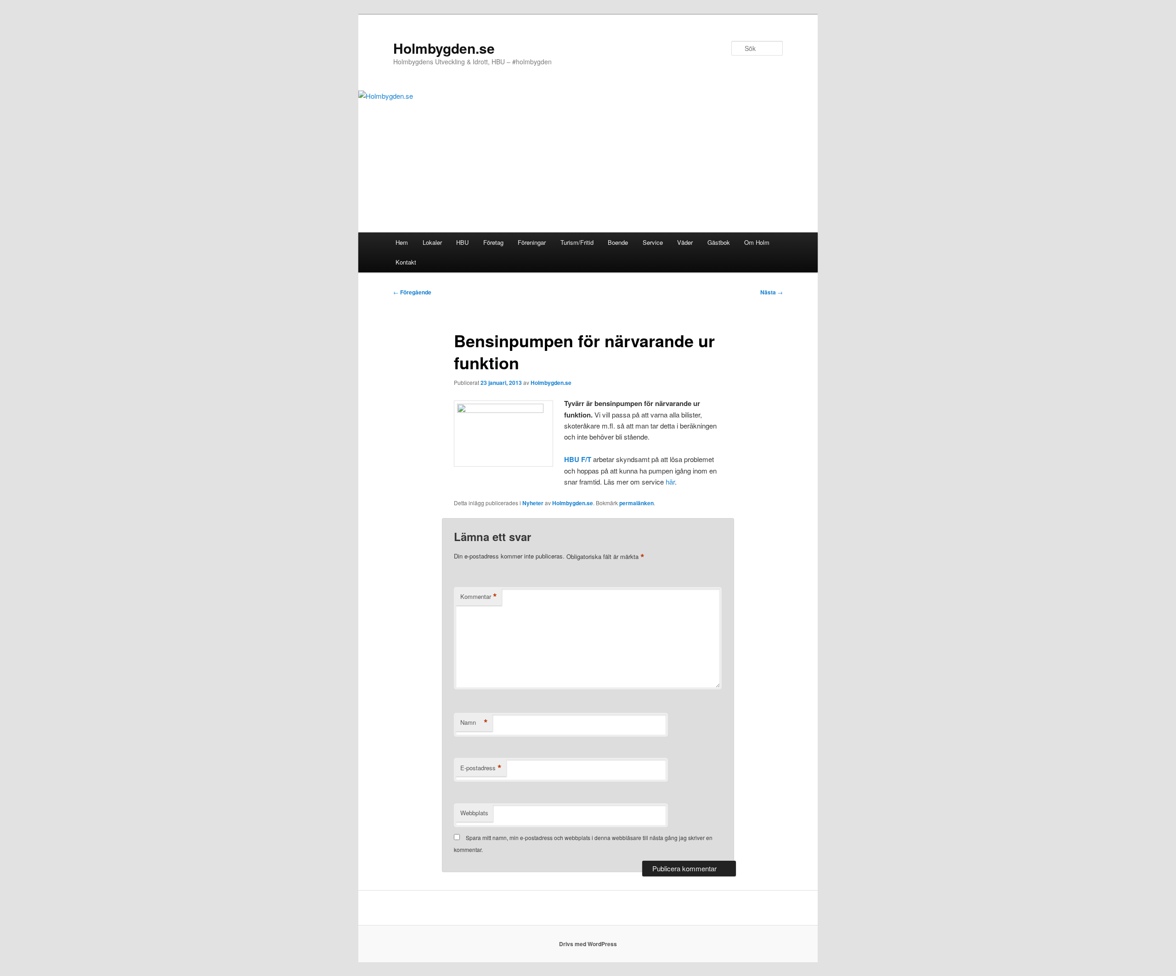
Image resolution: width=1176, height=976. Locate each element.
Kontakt (406, 262)
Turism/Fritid (577, 242)
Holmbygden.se (444, 48)
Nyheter (532, 503)
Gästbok (718, 242)
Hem (402, 242)
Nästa (771, 292)
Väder (685, 242)
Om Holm (756, 242)
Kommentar (478, 596)
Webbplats (474, 812)
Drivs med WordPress (588, 944)
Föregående (412, 292)
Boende (618, 242)
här (670, 481)
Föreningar (532, 242)
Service (653, 242)
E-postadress (481, 768)
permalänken (636, 503)
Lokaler (432, 242)
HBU (462, 242)
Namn (474, 722)
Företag (493, 242)
